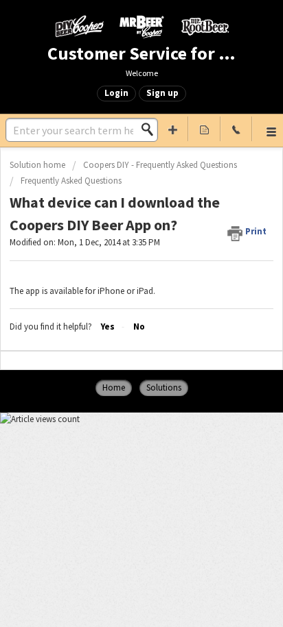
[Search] (151, 129)
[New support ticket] (172, 128)
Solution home (38, 165)
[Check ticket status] (204, 128)
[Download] (116, 302)
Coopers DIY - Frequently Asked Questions (160, 165)
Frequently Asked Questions (71, 180)
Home (113, 387)
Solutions (163, 387)
